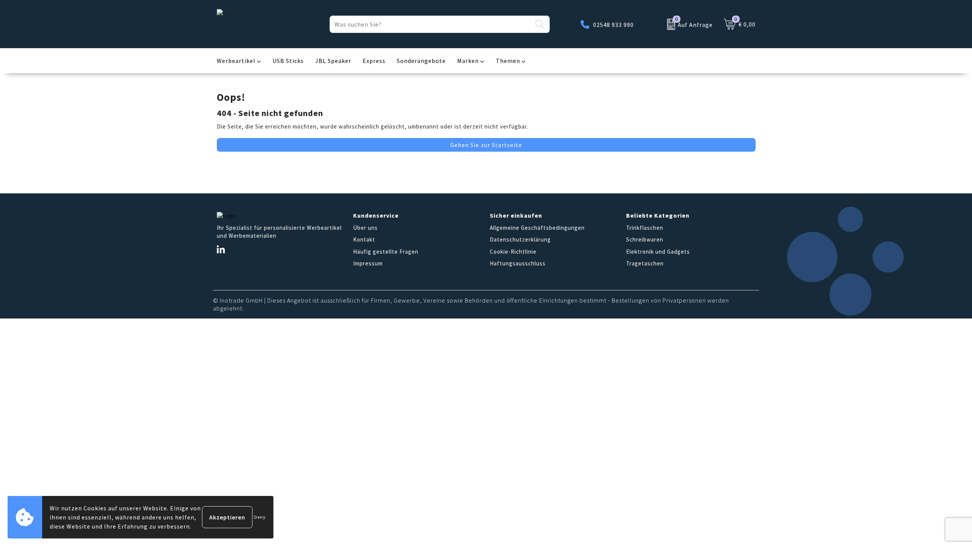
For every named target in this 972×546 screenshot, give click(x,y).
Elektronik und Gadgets (658, 251)
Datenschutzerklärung (520, 239)
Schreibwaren (644, 239)
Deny (260, 517)
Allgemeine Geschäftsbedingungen (537, 227)
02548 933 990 (613, 25)
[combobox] (431, 24)
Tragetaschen (645, 263)
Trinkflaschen (644, 227)
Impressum (368, 263)
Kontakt (364, 239)
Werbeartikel (236, 60)
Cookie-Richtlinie (513, 251)
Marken (468, 60)
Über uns (365, 227)
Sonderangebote (421, 60)
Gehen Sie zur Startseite (486, 145)
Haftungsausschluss (518, 263)
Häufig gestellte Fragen (385, 251)
